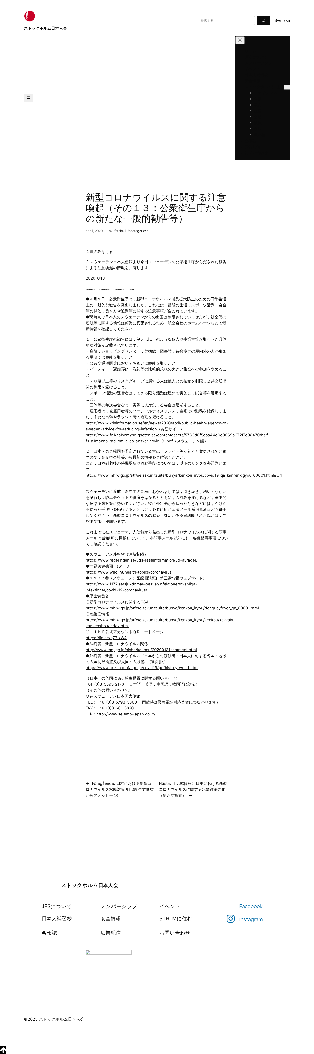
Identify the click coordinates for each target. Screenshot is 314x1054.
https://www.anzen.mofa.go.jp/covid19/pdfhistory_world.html (142, 667)
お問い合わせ (175, 933)
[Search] (263, 20)
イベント (169, 906)
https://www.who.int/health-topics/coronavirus (129, 572)
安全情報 (110, 918)
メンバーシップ (118, 906)
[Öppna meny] (28, 98)
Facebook (251, 906)
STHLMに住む (175, 918)
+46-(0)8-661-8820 (115, 708)
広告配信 (110, 933)
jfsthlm (119, 231)
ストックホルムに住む (264, 87)
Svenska (282, 20)
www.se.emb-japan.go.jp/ (131, 714)
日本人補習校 (57, 918)
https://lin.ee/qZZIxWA (106, 638)
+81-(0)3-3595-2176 (105, 684)
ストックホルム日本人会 (45, 28)
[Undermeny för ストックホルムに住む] (287, 87)
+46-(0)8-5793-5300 (117, 702)
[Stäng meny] (240, 40)
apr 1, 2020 (94, 231)
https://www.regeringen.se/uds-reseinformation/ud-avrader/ (141, 560)
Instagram (251, 919)
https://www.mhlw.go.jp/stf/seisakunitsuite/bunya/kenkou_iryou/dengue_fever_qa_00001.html (172, 608)
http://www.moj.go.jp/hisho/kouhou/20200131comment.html (141, 649)
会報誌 (49, 933)
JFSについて (57, 906)
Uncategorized (137, 231)
